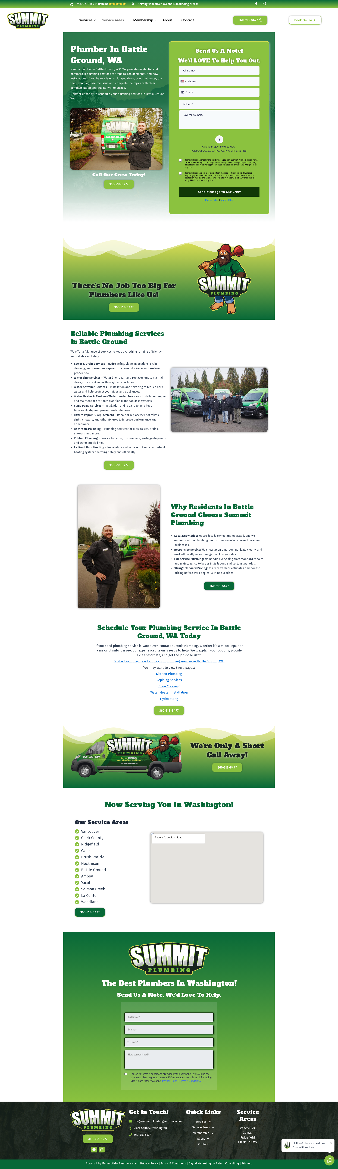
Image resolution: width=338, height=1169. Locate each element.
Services (86, 20)
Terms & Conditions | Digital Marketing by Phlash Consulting (200, 1163)
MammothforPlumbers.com (119, 1163)
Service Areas (113, 20)
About (167, 20)
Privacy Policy (149, 1163)
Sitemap (247, 1163)
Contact (187, 20)
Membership (143, 20)
